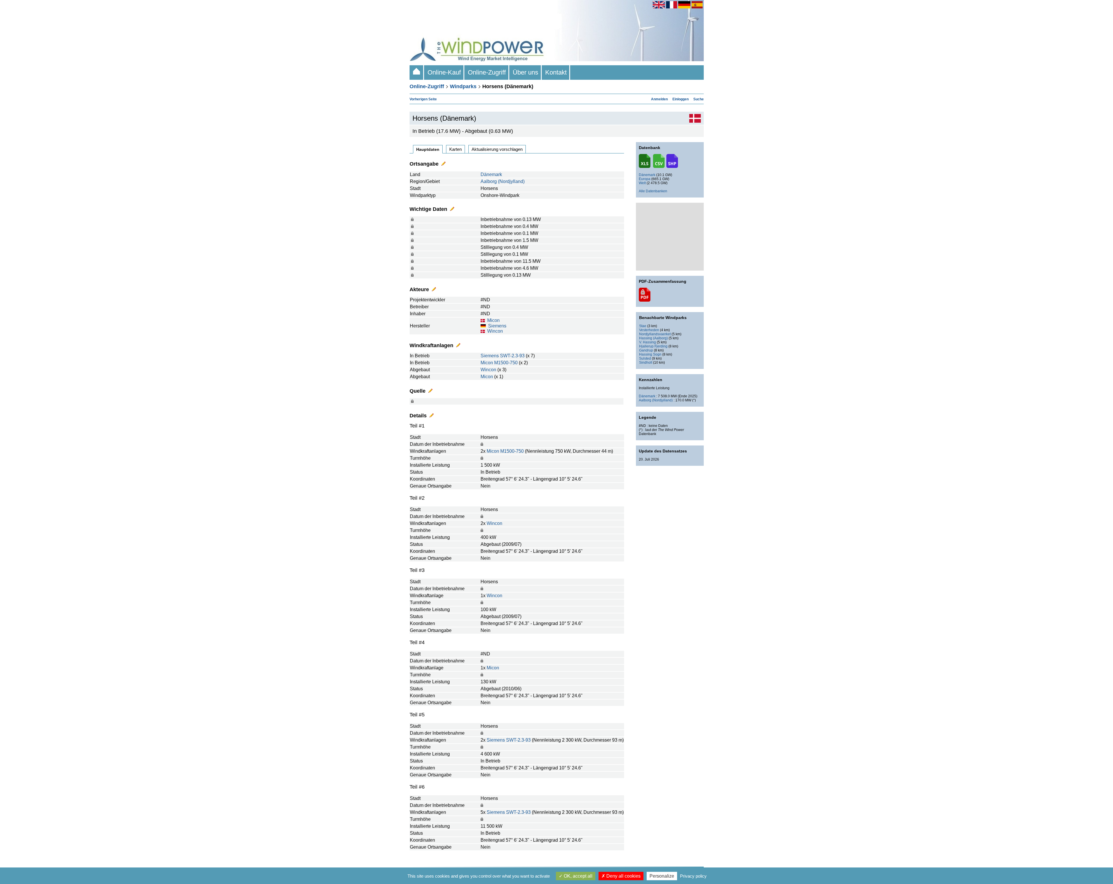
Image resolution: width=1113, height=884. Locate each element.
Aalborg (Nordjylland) (503, 181)
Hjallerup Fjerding (653, 346)
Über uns (525, 72)
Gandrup (646, 350)
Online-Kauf (444, 72)
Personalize (662, 876)
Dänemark (491, 174)
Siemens (497, 325)
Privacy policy (693, 876)
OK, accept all (577, 876)
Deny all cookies (623, 876)
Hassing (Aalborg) (653, 338)
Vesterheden (649, 330)
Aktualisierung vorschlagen (497, 149)
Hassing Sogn (650, 354)
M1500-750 (506, 362)
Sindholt (645, 363)
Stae (642, 326)
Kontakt (556, 72)
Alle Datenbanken (653, 191)
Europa (644, 179)
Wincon (495, 331)
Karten (455, 149)
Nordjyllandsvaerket (655, 334)
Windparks (463, 86)
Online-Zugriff (486, 72)
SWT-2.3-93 (512, 355)
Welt (642, 183)
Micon (493, 320)
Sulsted (645, 358)
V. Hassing (647, 342)
